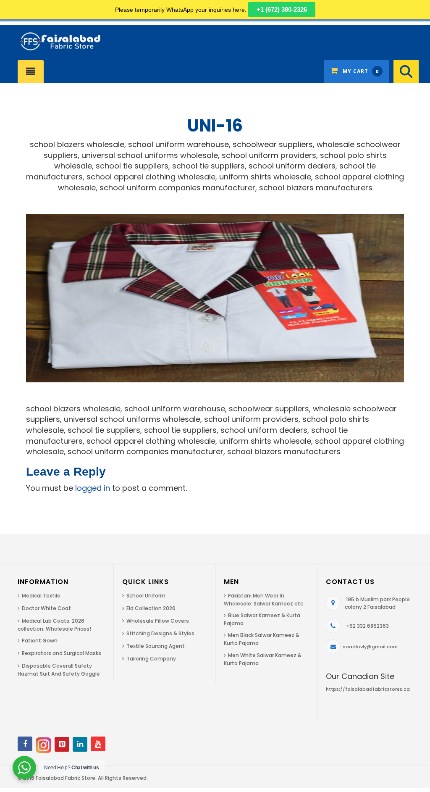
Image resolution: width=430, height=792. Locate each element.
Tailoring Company (151, 658)
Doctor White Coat (46, 608)
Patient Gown (40, 640)
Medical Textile (41, 595)
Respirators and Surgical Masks (61, 653)
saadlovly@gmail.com (370, 646)
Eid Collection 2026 (151, 608)
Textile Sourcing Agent (155, 646)
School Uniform (145, 595)
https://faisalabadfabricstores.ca (368, 689)
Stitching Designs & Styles (160, 633)
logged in (92, 488)
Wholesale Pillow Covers (157, 620)
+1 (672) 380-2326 (282, 9)
